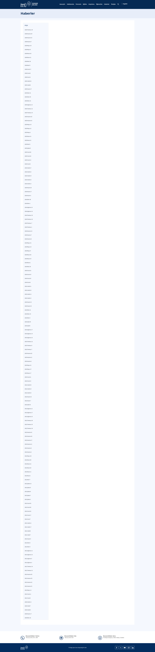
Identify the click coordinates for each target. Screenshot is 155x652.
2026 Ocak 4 (28, 77)
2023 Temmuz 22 (29, 341)
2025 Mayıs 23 (28, 124)
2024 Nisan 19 (28, 258)
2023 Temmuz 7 (28, 349)
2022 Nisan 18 (28, 468)
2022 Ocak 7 (28, 519)
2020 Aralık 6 (28, 610)
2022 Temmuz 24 (29, 428)
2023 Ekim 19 (28, 314)
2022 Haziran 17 (28, 440)
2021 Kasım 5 (28, 539)
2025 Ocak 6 (28, 164)
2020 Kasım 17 (28, 614)
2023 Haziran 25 (28, 353)
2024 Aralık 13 (28, 183)
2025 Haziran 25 (28, 116)
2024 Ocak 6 (28, 282)
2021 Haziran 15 (28, 586)
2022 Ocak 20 (28, 511)
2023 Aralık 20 (28, 290)
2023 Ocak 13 (28, 381)
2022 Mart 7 (27, 479)
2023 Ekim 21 (28, 310)
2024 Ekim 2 (27, 203)
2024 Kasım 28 (28, 187)
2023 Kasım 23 (28, 302)
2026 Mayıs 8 (28, 49)
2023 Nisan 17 (28, 373)
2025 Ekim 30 (28, 97)
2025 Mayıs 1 (28, 132)
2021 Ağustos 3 (28, 562)
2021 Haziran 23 (28, 582)
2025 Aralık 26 (28, 81)
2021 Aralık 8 (28, 531)
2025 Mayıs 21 (28, 128)
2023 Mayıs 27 (28, 369)
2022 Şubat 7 (28, 495)
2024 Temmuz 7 (28, 223)
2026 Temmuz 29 (29, 30)
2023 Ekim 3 (27, 318)
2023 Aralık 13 (28, 298)
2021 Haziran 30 (28, 574)
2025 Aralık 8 (28, 85)
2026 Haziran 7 (28, 41)
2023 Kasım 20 (28, 306)
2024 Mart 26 (28, 266)
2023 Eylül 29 (28, 322)
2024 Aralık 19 (28, 176)
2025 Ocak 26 (28, 156)
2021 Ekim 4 (27, 546)
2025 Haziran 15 (28, 120)
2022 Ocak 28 (28, 507)
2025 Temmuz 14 (29, 112)
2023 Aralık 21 (28, 286)
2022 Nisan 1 (28, 475)
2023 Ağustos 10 (29, 337)
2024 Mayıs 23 (28, 247)
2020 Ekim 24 (28, 617)
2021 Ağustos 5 (28, 558)
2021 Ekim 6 (27, 543)
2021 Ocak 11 (28, 594)
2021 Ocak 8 (28, 598)
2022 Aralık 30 (28, 385)
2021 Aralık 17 (28, 527)
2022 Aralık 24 (28, 389)
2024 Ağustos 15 (29, 207)
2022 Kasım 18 (28, 397)
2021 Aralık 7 (28, 535)
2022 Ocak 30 (28, 503)
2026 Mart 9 (27, 65)
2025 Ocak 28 (28, 152)
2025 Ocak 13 (28, 160)
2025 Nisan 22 (28, 136)
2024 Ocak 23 (28, 270)
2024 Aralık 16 (28, 179)
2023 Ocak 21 (28, 377)
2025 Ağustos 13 (29, 104)
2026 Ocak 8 (28, 73)
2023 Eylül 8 (27, 325)
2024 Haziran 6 (28, 239)
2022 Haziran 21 (28, 432)
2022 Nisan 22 (28, 464)
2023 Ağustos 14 (29, 333)
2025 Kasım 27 (28, 89)
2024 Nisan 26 (28, 254)
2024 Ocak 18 (28, 278)
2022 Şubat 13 (28, 483)
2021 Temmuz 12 (29, 570)
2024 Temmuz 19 (29, 215)
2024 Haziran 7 (28, 235)
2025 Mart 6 (27, 144)
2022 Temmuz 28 (29, 420)
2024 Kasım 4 (28, 195)
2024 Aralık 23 (28, 172)
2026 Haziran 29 (28, 33)
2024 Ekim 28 (28, 199)
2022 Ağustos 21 (29, 408)
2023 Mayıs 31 (28, 365)
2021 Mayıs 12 (28, 590)
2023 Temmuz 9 (28, 345)
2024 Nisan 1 (28, 262)
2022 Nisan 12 (28, 471)
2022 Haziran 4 (28, 448)
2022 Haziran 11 (28, 444)
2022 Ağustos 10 (29, 416)
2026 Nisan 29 (28, 53)
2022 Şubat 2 (28, 499)
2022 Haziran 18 (28, 436)
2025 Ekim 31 (28, 93)
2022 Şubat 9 (28, 487)
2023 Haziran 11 (28, 357)
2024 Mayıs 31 (28, 243)
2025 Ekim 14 (28, 101)
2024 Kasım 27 (28, 191)
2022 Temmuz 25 (29, 424)
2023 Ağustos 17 (29, 329)
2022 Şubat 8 (28, 491)
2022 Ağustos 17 (29, 412)
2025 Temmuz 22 (29, 108)
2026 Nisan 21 (28, 57)
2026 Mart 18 (28, 61)
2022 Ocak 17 (28, 515)
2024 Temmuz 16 (29, 219)
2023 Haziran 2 (28, 361)
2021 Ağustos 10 (29, 554)
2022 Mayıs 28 (28, 456)
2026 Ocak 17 (28, 69)
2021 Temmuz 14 (29, 566)
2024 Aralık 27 (28, 168)
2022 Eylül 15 (28, 404)
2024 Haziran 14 (28, 231)
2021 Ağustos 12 (29, 550)
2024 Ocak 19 (28, 274)
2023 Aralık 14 (28, 294)
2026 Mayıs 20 (28, 45)
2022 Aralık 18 (28, 393)
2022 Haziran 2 (28, 452)
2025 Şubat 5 (28, 148)
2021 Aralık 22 (28, 523)
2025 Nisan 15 (28, 140)
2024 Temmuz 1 (28, 227)
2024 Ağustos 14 (29, 211)
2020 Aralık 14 (28, 602)
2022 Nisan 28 (28, 460)
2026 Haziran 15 (28, 37)
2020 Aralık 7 (28, 606)
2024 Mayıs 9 (28, 251)
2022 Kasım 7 (28, 400)
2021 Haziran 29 (28, 578)
